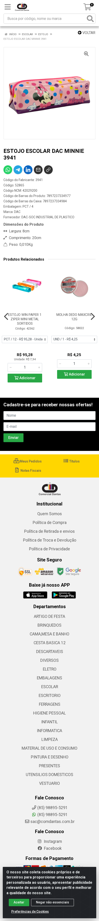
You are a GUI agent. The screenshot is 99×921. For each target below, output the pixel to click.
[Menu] (7, 7)
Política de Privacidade (49, 549)
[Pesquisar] (90, 18)
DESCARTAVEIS (49, 651)
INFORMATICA (49, 730)
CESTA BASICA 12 (50, 643)
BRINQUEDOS (49, 625)
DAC (17, 212)
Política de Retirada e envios (49, 531)
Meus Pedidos (30, 461)
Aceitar (19, 902)
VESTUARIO (49, 783)
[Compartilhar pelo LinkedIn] (28, 169)
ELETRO (49, 669)
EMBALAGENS (49, 678)
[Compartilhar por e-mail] (38, 169)
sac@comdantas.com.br (52, 821)
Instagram (52, 841)
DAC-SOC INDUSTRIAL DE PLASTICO (47, 217)
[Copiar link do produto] (48, 169)
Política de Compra (50, 522)
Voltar (88, 33)
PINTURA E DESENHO (49, 757)
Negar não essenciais (52, 902)
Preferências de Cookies (30, 911)
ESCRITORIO (50, 695)
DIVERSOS (49, 660)
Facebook (52, 848)
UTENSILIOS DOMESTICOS (49, 774)
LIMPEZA (49, 739)
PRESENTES (49, 766)
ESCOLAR (49, 686)
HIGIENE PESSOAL (49, 713)
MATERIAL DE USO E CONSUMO (49, 748)
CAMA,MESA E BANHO (49, 634)
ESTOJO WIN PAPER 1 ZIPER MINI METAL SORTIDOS (24, 319)
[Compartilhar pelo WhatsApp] (7, 169)
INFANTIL (49, 722)
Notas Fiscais (30, 470)
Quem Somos (49, 513)
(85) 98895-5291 (52, 814)
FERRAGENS (49, 704)
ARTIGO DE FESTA (49, 616)
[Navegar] (6, 316)
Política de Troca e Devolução (49, 540)
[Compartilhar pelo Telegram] (18, 169)
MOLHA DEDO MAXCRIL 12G (74, 317)
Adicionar (26, 378)
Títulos (74, 461)
